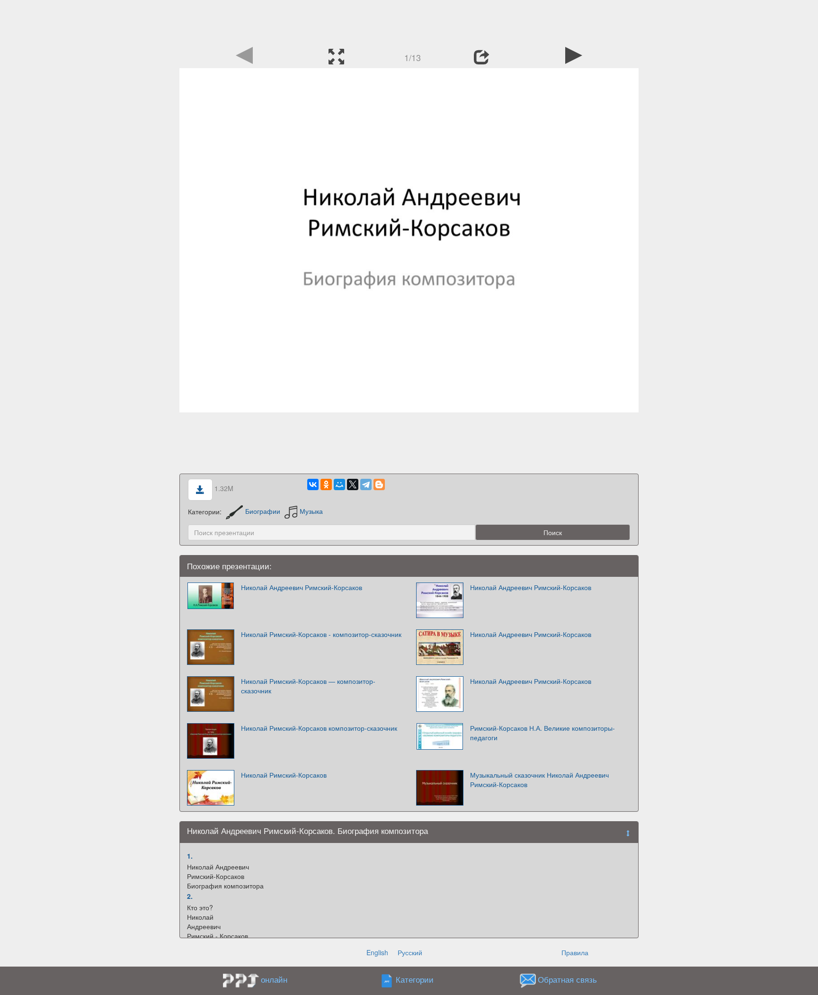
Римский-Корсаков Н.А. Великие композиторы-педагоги (542, 732)
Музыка (311, 511)
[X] (352, 484)
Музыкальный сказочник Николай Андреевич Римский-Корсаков (539, 779)
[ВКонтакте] (313, 484)
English (377, 952)
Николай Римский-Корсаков (284, 775)
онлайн (274, 979)
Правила (574, 952)
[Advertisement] (409, 21)
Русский (410, 952)
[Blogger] (379, 484)
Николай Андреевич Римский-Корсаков (301, 587)
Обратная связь (567, 979)
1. (190, 856)
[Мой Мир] (339, 484)
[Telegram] (366, 484)
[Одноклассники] (326, 484)
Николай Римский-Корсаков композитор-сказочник (319, 728)
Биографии (262, 511)
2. (190, 896)
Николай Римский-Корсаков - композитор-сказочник (321, 634)
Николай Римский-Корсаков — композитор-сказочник (308, 685)
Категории (415, 979)
